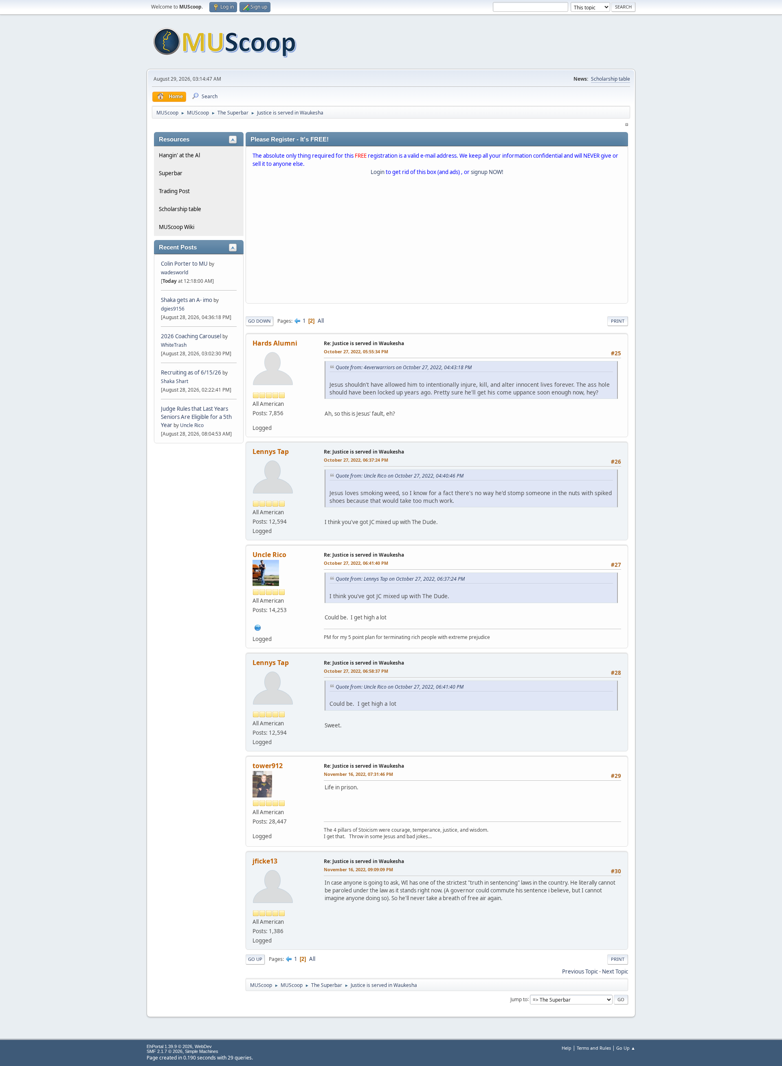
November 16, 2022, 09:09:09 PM (358, 869)
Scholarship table (610, 78)
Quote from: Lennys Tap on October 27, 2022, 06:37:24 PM (400, 578)
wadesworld (174, 272)
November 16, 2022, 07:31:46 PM (358, 774)
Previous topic (580, 971)
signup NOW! (487, 172)
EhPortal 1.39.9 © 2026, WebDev (179, 1046)
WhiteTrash (174, 344)
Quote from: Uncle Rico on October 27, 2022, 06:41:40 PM (399, 686)
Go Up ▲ (625, 1048)
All (321, 320)
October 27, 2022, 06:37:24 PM (356, 460)
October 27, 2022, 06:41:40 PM (356, 563)
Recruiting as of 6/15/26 (191, 372)
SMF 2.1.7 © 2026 (164, 1051)
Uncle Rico (192, 425)
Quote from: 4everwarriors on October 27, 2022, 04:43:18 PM (404, 367)
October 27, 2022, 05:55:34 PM (356, 351)
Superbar (170, 173)
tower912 (268, 765)
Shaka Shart (174, 381)
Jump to (518, 999)
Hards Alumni (275, 343)
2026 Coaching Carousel (191, 336)
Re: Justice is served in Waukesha (364, 343)
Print (617, 321)
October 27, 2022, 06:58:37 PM (356, 671)
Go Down (259, 321)
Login (377, 172)
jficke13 (265, 861)
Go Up (255, 959)
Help (566, 1048)
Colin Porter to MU (185, 263)
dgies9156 (173, 308)
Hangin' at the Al (179, 155)
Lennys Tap (271, 451)
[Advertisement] (437, 241)
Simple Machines (201, 1051)
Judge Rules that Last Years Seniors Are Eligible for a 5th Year (196, 417)
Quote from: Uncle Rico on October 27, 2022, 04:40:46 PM (399, 475)
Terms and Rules (594, 1048)
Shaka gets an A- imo (186, 300)
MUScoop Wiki (176, 227)
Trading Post (174, 191)
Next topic (615, 971)
